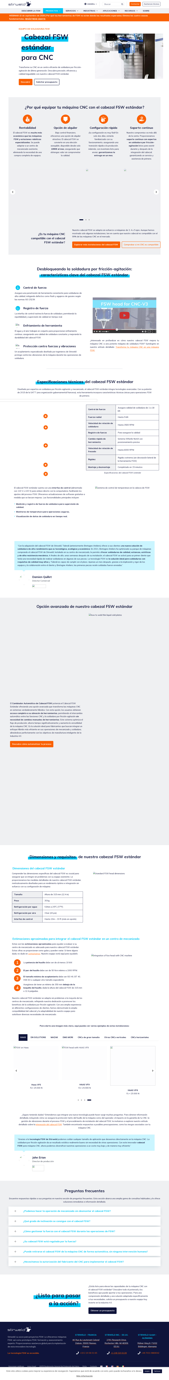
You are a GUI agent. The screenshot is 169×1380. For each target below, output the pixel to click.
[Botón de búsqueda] (122, 4)
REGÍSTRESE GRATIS (35, 19)
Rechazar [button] (157, 1371)
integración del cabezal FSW (49, 1124)
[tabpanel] (84, 1073)
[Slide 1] (81, 219)
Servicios (71, 11)
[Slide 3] (89, 219)
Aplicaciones (110, 11)
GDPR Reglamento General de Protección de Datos (59, 1366)
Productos (52, 11)
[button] (92, 4)
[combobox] (111, 4)
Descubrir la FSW (31, 11)
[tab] (23, 1037)
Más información (84, 1376)
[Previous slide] (12, 192)
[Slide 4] (89, 1100)
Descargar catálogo (16, 1366)
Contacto (93, 1366)
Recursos (130, 11)
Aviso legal (31, 1366)
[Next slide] (156, 192)
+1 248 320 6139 (119, 1353)
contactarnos (34, 953)
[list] (84, 192)
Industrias (89, 11)
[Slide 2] (86, 219)
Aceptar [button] (147, 1371)
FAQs (85, 1366)
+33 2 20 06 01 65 (88, 1353)
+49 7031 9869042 (150, 1353)
